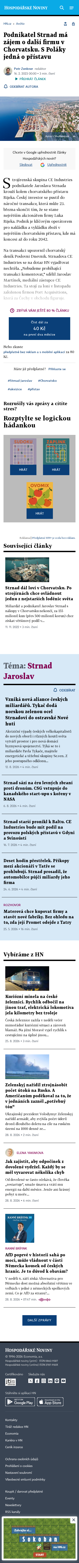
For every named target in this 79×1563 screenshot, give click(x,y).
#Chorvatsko (47, 380)
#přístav (34, 389)
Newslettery (13, 1505)
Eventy (9, 1498)
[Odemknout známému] (73, 24)
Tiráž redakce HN (16, 1426)
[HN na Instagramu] (43, 1381)
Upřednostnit (57, 164)
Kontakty (11, 1420)
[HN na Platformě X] (30, 1381)
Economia (11, 1433)
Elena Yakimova (30, 1153)
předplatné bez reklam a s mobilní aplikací (34, 352)
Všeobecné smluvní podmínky (25, 1479)
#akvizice (15, 389)
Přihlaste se (57, 369)
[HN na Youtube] (63, 1381)
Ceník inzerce (14, 1447)
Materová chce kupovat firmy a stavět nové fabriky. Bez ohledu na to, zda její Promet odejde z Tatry (39, 917)
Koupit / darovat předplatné (24, 1491)
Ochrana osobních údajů (21, 1459)
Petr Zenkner (23, 68)
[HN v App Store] (50, 1401)
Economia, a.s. (33, 1356)
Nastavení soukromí (18, 1472)
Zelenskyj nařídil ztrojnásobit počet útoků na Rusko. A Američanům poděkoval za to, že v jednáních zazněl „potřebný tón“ (38, 1096)
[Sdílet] (65, 24)
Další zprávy (39, 1320)
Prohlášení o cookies (18, 1466)
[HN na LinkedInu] (50, 1381)
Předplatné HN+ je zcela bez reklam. (53, 537)
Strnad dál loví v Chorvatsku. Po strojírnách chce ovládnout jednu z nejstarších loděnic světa (39, 593)
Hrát (23, 469)
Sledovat (26, 164)
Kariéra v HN (13, 1440)
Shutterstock (61, 136)
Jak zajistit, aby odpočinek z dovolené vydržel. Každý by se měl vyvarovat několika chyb (35, 1167)
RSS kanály (12, 1512)
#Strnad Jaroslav (20, 380)
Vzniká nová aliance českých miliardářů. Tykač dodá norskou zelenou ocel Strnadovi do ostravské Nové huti (36, 711)
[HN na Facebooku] (37, 1381)
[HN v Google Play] (20, 1401)
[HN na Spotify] (57, 1381)
